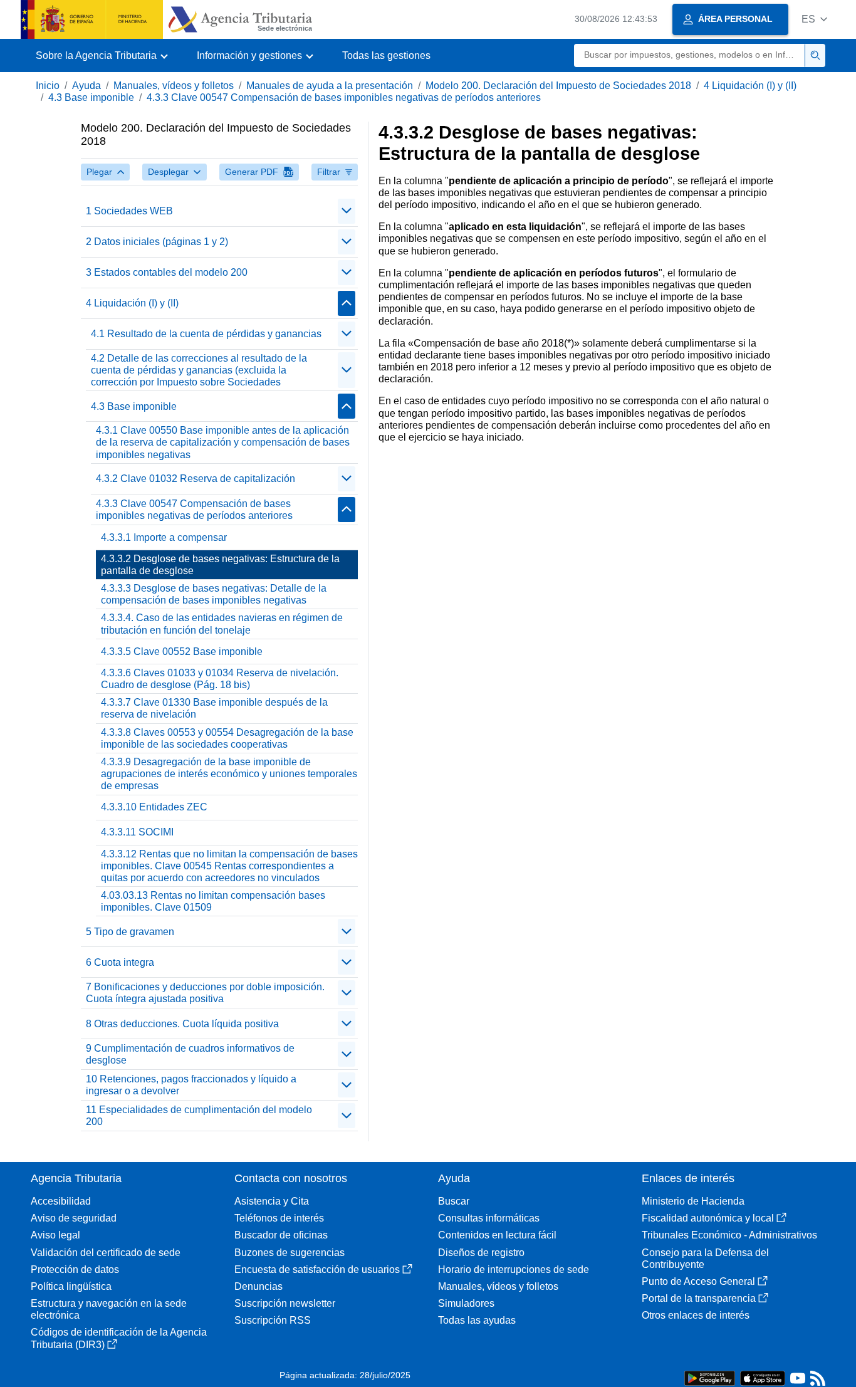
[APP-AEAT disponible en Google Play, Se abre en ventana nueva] (709, 1377)
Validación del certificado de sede (105, 1252)
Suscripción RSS (272, 1320)
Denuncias (258, 1286)
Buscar (453, 1201)
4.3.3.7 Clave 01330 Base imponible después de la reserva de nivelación (214, 708)
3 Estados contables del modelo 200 (167, 272)
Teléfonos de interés (279, 1218)
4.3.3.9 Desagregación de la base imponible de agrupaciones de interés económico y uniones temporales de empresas (229, 773)
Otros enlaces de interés (695, 1315)
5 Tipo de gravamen (130, 931)
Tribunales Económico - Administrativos (729, 1235)
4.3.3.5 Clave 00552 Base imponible (182, 651)
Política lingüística (71, 1286)
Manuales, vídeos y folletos (173, 85)
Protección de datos (75, 1269)
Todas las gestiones (386, 55)
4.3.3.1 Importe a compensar (164, 537)
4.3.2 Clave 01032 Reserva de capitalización (195, 478)
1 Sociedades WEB (129, 211)
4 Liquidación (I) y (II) (750, 85)
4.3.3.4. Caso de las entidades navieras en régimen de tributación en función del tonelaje (222, 623)
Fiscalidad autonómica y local (708, 1218)
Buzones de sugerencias (289, 1252)
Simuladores (466, 1303)
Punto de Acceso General (698, 1281)
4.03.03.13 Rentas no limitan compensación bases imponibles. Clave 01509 (213, 901)
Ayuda (86, 85)
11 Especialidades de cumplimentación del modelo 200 (199, 1115)
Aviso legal (55, 1235)
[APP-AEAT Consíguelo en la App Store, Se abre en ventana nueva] (762, 1377)
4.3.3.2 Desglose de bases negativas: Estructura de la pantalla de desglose (220, 564)
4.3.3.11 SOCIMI (137, 832)
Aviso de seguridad (74, 1218)
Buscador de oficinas (281, 1235)
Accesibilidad (61, 1201)
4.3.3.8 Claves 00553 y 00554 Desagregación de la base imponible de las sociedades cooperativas (227, 738)
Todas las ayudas (477, 1320)
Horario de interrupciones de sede (513, 1269)
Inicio (48, 85)
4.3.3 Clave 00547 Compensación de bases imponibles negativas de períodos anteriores (344, 97)
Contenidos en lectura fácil (497, 1235)
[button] (814, 19)
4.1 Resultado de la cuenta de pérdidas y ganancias (206, 333)
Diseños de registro (481, 1252)
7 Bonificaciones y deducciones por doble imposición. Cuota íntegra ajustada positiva (205, 992)
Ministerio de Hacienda (693, 1201)
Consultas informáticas (489, 1218)
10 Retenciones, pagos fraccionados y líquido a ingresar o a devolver (191, 1085)
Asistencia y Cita (271, 1201)
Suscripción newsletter (284, 1303)
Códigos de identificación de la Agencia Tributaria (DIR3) (119, 1338)
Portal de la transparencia (699, 1298)
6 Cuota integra (120, 962)
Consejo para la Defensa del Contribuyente (705, 1258)
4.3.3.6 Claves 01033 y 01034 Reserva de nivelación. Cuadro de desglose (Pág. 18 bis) (219, 678)
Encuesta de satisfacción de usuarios (317, 1269)
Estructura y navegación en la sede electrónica (109, 1309)
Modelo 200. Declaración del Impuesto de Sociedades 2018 (558, 85)
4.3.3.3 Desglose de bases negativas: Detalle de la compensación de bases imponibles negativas (213, 594)
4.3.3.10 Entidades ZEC (154, 807)
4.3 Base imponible (91, 97)
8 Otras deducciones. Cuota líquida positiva (182, 1023)
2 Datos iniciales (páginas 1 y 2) (157, 241)
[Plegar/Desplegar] (346, 211)
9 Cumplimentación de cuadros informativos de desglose (190, 1054)
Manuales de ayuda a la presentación (329, 85)
